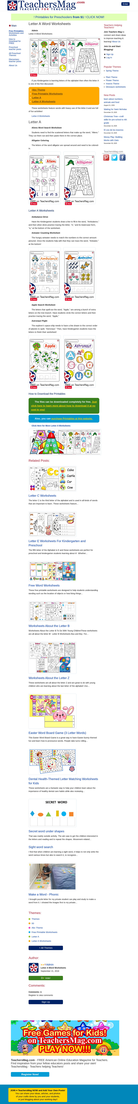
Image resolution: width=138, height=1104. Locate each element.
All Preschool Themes (15, 54)
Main (14, 25)
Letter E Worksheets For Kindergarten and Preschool (57, 543)
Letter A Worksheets (43, 101)
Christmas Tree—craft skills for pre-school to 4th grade (115, 119)
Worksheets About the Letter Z (49, 678)
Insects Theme (112, 84)
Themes (36, 919)
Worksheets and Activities (16, 33)
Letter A (36, 97)
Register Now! (30, 1074)
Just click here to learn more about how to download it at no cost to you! (64, 405)
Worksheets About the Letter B (49, 626)
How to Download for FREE (15, 41)
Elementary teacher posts (15, 60)
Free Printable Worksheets (47, 93)
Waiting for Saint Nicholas (115, 109)
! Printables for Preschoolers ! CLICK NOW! (69, 17)
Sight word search (41, 847)
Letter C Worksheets (42, 495)
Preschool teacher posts (15, 48)
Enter (125, 4)
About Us (13, 65)
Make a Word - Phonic (44, 894)
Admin (50, 964)
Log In (109, 57)
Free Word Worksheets (44, 585)
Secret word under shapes (46, 831)
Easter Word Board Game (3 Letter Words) (57, 733)
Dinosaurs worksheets (116, 87)
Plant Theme (111, 77)
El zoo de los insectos (113, 130)
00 (33, 923)
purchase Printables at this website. (72, 418)
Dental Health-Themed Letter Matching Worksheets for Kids (63, 781)
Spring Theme (112, 71)
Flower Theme (112, 80)
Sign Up (46, 1002)
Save (34, 75)
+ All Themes (46, 948)
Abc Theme (38, 89)
